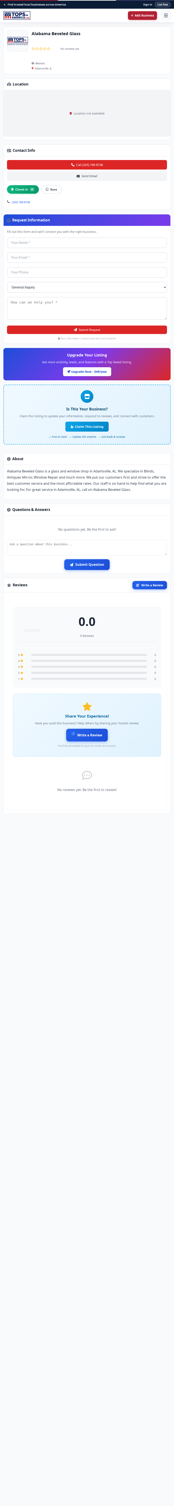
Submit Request (89, 329)
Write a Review (152, 585)
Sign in (147, 4)
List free (162, 4)
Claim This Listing (89, 426)
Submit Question (89, 564)
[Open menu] (166, 15)
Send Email (89, 176)
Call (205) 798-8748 (89, 165)
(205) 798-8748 (21, 202)
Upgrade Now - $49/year (88, 372)
